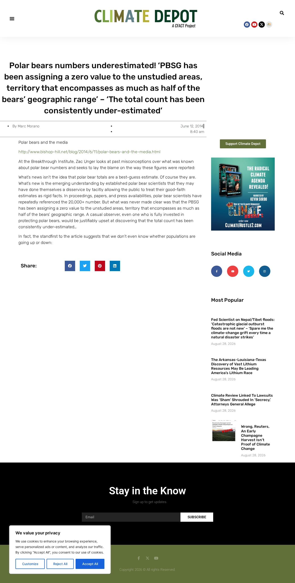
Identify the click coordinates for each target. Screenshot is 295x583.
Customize (30, 564)
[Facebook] (247, 24)
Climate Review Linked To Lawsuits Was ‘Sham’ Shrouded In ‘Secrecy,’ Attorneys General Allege (242, 399)
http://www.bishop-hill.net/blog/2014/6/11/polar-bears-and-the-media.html (89, 151)
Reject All (60, 564)
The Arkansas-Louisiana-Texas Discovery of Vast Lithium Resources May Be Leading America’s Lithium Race (238, 366)
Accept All (90, 564)
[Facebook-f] (216, 271)
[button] (12, 18)
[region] (60, 549)
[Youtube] (254, 24)
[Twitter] (248, 271)
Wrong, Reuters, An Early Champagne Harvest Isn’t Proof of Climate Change (255, 437)
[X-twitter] (262, 24)
